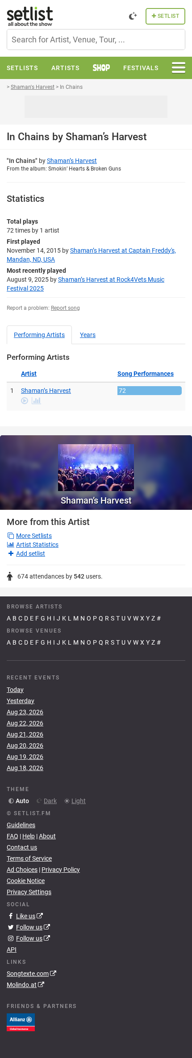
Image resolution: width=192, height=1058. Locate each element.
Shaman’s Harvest (72, 160)
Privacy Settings (29, 892)
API (12, 949)
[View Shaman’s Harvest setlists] (96, 463)
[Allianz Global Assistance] (21, 1021)
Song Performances (145, 373)
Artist (29, 373)
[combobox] (96, 39)
